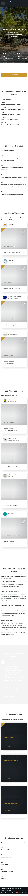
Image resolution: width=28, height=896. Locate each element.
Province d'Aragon (9, 363)
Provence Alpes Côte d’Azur (12, 505)
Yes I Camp (7, 890)
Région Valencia (15, 252)
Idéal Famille (7, 252)
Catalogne (17, 288)
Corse (17, 466)
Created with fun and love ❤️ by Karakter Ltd (13, 893)
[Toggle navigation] (3, 3)
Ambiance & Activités (9, 541)
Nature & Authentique (9, 361)
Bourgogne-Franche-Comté (11, 430)
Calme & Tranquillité (8, 288)
